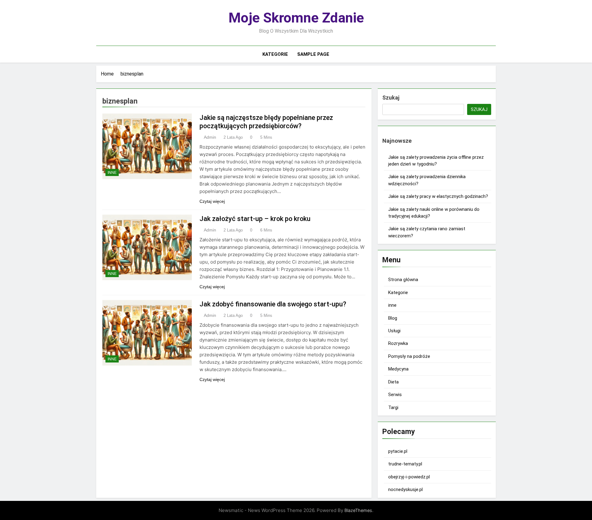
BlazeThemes (358, 510)
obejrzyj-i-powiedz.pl (409, 477)
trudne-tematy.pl (405, 464)
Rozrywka (398, 343)
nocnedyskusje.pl (405, 489)
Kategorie (275, 54)
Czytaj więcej (212, 201)
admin (210, 137)
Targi (393, 407)
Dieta (393, 382)
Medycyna (398, 369)
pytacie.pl (397, 451)
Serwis (395, 394)
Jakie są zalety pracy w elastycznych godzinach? (438, 196)
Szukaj (390, 97)
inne (112, 172)
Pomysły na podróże (409, 356)
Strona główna (403, 279)
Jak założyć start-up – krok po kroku (254, 219)
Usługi (394, 331)
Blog (392, 318)
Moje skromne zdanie (296, 18)
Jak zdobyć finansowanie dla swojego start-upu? (272, 304)
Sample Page (313, 54)
